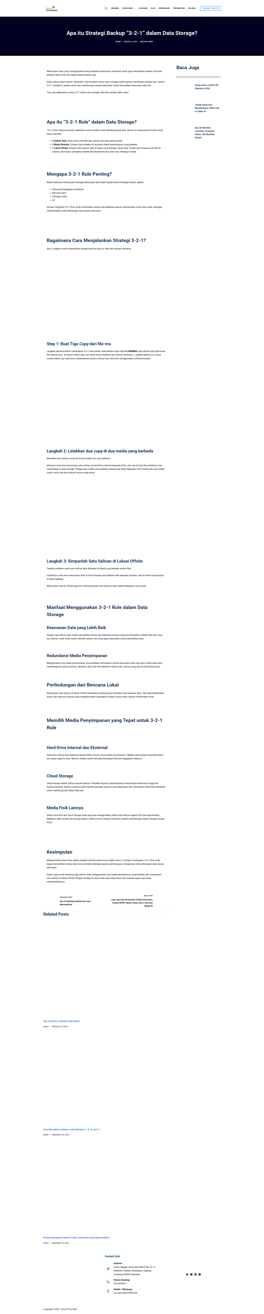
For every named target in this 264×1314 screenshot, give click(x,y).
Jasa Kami (143, 8)
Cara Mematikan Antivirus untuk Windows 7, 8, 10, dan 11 (71, 1129)
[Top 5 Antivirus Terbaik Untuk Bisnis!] (132, 970)
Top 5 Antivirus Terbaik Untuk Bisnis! (61, 1021)
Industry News (146, 42)
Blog (153, 8)
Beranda (115, 8)
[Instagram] (191, 1274)
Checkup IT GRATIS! (210, 8)
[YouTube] (200, 1274)
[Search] (106, 8)
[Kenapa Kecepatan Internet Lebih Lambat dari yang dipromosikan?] (132, 1186)
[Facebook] (187, 1274)
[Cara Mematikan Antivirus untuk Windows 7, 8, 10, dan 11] (132, 1078)
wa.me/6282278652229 (125, 1293)
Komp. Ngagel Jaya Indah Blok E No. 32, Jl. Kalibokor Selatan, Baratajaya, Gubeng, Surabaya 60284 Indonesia (135, 1271)
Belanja (192, 8)
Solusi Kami (127, 8)
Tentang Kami (179, 8)
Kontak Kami (164, 8)
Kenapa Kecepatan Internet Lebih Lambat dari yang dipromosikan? (76, 1237)
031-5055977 (120, 1283)
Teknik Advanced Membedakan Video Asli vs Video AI (207, 108)
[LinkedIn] (195, 1274)
